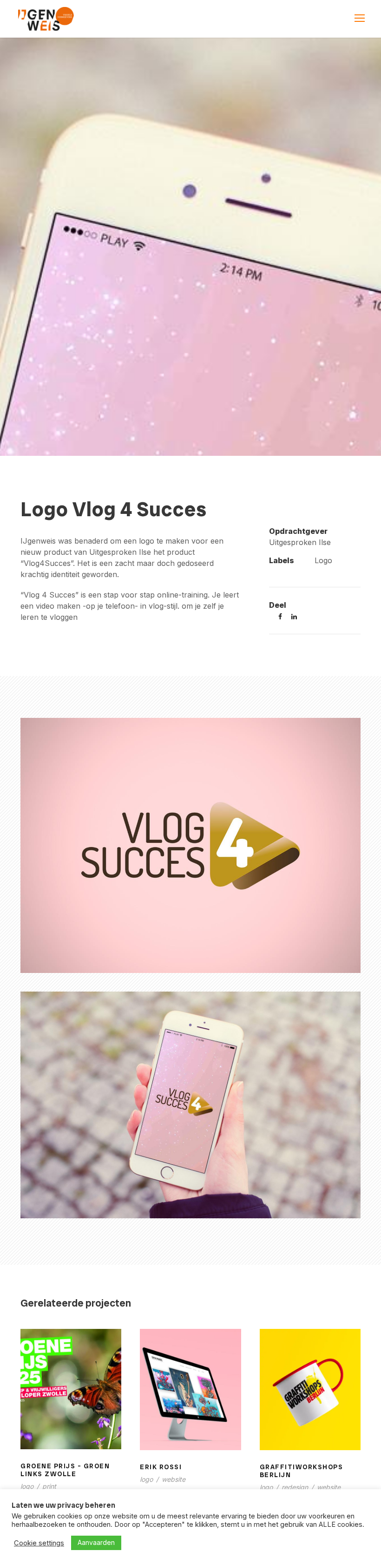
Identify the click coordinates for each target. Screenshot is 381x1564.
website (173, 1479)
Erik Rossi (190, 1396)
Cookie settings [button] (39, 1543)
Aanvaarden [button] (96, 1542)
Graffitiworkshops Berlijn (310, 1395)
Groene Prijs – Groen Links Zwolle (71, 1400)
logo (26, 1486)
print (49, 1486)
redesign (295, 1487)
